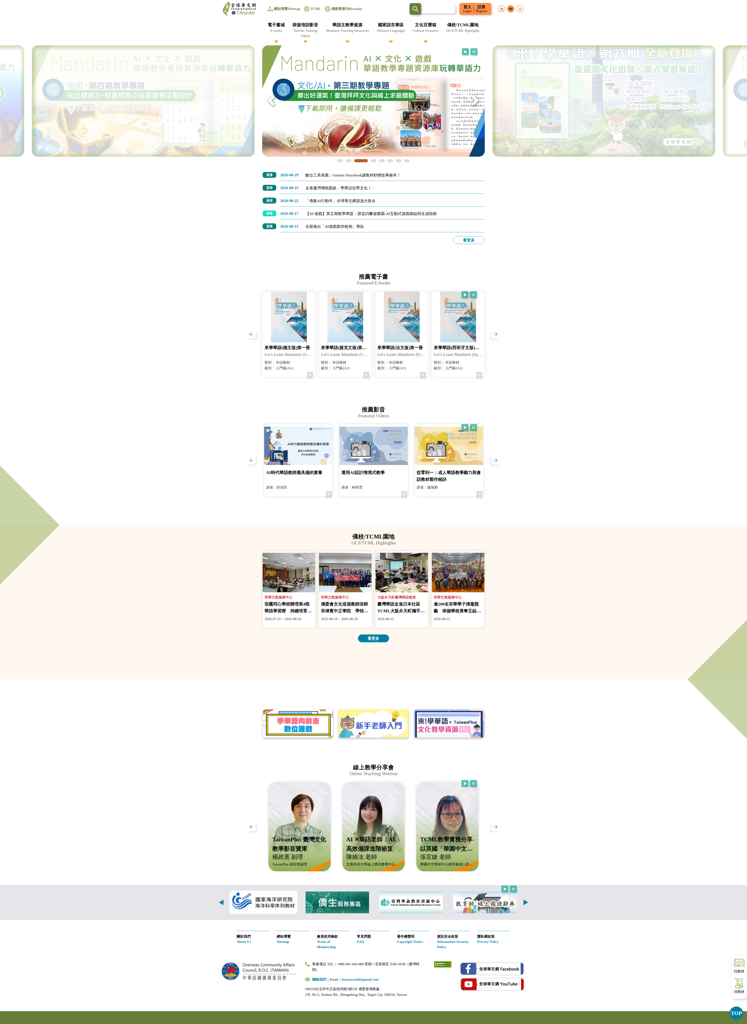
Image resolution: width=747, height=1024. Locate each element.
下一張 (475, 101)
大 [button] (502, 9)
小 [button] (520, 9)
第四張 (373, 160)
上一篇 (251, 334)
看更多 (469, 240)
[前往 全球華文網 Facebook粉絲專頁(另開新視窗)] (492, 969)
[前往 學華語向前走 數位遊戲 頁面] (298, 723)
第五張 (382, 160)
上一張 (271, 101)
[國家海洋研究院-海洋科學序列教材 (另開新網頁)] (263, 902)
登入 (467, 9)
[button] (276, 30)
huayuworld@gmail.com (360, 979)
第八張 (407, 160)
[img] (143, 101)
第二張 (348, 160)
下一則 (525, 902)
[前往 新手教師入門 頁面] (374, 723)
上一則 (221, 902)
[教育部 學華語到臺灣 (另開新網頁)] (411, 902)
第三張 (361, 160)
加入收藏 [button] (310, 375)
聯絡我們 (319, 979)
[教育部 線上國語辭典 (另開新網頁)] (485, 902)
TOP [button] (736, 1013)
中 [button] (511, 9)
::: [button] (5, 2)
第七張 (398, 160)
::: (373, 23)
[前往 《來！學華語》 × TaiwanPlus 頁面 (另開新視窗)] (449, 723)
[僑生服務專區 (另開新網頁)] (337, 902)
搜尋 (415, 9)
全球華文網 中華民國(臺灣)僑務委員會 (239, 9)
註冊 (481, 9)
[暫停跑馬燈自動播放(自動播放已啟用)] (473, 51)
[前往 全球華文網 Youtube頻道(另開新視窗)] (492, 984)
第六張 (390, 160)
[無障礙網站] (442, 964)
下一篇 (495, 334)
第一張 (340, 160)
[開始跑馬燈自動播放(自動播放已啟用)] (465, 51)
